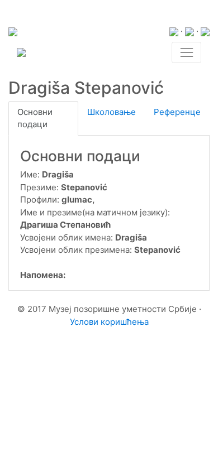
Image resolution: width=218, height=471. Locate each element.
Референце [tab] (177, 112)
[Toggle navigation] (186, 52)
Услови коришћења (109, 321)
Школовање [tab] (111, 112)
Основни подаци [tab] (35, 118)
